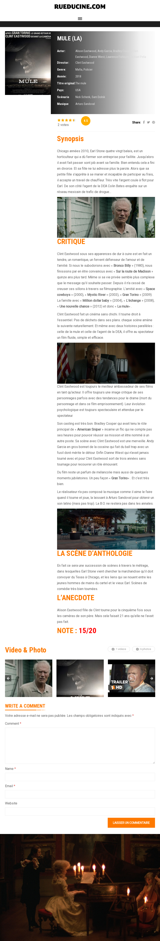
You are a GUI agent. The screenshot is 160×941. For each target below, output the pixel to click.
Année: (61, 76)
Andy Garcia (105, 51)
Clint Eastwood (84, 63)
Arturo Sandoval (85, 104)
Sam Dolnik (98, 97)
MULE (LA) (69, 38)
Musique (63, 104)
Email (10, 786)
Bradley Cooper (122, 51)
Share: (136, 122)
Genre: (61, 69)
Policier (88, 69)
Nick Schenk (82, 97)
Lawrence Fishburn (117, 57)
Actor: (61, 51)
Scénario (63, 97)
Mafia (78, 69)
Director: (63, 63)
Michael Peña (138, 57)
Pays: (60, 90)
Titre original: (66, 83)
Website (11, 803)
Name (10, 769)
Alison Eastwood (85, 51)
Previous (8, 678)
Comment (13, 724)
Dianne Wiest (97, 57)
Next (152, 678)
